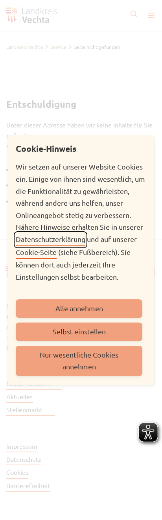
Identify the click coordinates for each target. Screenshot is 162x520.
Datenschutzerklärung (50, 239)
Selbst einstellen (79, 331)
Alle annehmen (79, 308)
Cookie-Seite (36, 252)
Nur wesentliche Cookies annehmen (79, 360)
